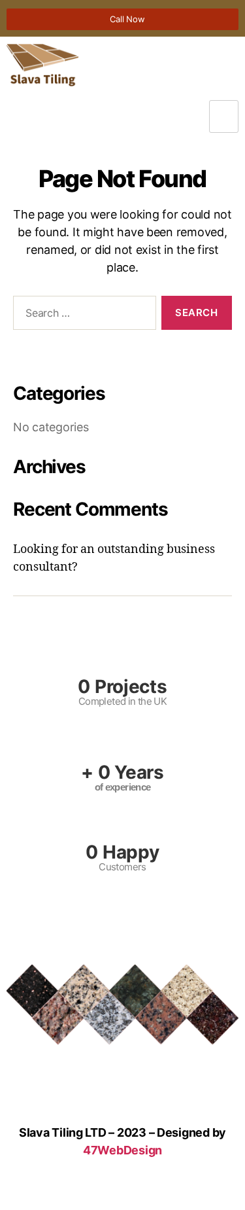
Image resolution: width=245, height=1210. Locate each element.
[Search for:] (82, 315)
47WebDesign (122, 1150)
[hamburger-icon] (223, 116)
